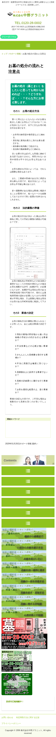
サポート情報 (15, 54)
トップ (4, 54)
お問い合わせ (7, 717)
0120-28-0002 (32, 23)
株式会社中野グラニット (28, 13)
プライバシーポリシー (11, 723)
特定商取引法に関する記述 (27, 717)
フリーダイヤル (9, 37)
